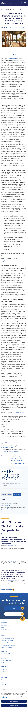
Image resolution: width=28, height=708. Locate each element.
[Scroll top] (22, 618)
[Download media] (2, 51)
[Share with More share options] (23, 27)
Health (21, 458)
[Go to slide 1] (13, 54)
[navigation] (25, 3)
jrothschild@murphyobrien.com (9, 451)
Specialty (17, 456)
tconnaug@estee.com (7, 447)
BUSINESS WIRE (13, 59)
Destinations (13, 463)
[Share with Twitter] (10, 27)
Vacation (19, 460)
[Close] (26, 692)
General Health (14, 458)
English (4, 494)
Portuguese (17, 494)
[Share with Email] (17, 27)
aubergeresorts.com (19, 412)
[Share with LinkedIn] (7, 27)
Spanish (10, 494)
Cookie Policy (5, 697)
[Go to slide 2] (15, 54)
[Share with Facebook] (13, 27)
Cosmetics (13, 460)
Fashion (23, 456)
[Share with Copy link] (20, 27)
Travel (24, 463)
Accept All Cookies (14, 705)
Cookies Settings (14, 701)
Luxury (12, 456)
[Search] (21, 3)
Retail (19, 463)
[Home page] (7, 3)
